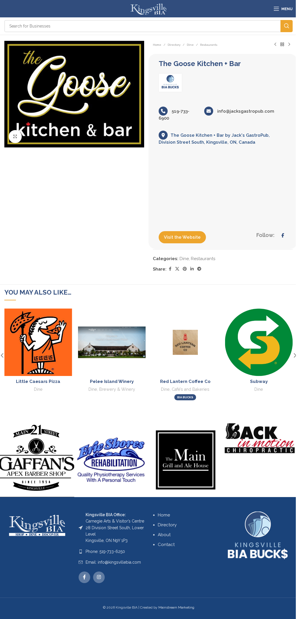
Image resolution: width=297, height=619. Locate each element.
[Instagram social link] (99, 577)
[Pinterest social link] (185, 269)
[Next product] (289, 44)
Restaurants (208, 44)
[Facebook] (282, 235)
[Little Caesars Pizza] (38, 342)
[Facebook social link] (169, 269)
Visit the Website (182, 237)
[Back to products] (282, 44)
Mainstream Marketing (176, 607)
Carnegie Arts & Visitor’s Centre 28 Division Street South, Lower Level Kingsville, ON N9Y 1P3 (115, 527)
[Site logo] (148, 8)
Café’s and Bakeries (190, 389)
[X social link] (177, 269)
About (164, 534)
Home (157, 44)
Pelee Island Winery (112, 381)
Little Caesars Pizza (38, 381)
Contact (166, 544)
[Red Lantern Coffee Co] (185, 342)
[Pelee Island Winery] (112, 342)
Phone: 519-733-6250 (105, 551)
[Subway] (259, 342)
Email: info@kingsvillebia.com (113, 562)
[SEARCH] (286, 26)
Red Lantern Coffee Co (185, 381)
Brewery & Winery (117, 389)
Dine (190, 44)
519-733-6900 (174, 115)
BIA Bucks (185, 397)
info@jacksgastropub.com (245, 111)
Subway (259, 381)
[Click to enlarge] (15, 136)
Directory (174, 44)
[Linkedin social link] (192, 269)
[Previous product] (275, 44)
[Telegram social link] (199, 269)
